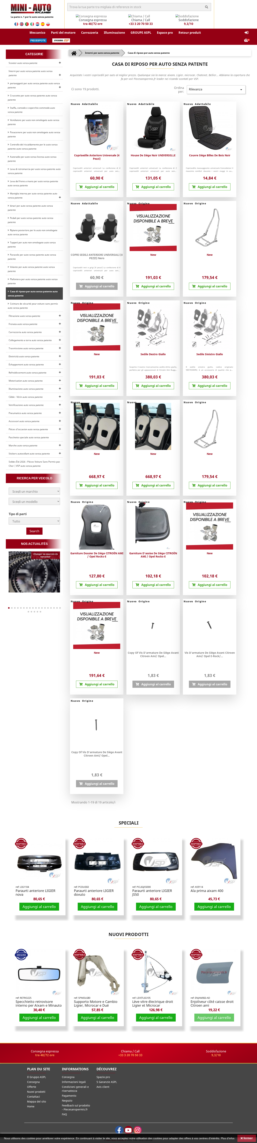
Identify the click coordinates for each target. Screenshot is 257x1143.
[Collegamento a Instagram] (137, 1130)
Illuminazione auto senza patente (26, 388)
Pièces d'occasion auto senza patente (28, 429)
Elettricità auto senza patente (24, 356)
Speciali (128, 823)
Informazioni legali (74, 1082)
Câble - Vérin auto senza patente (26, 397)
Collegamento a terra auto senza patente (30, 340)
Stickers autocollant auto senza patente (29, 453)
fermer (248, 1138)
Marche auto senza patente (23, 445)
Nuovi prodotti (128, 934)
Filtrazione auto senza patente (24, 316)
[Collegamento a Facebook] (119, 1130)
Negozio (67, 1100)
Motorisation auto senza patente (26, 380)
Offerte (31, 1087)
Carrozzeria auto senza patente (25, 332)
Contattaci (33, 1096)
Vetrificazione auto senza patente (26, 405)
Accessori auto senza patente (24, 421)
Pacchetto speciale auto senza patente (29, 437)
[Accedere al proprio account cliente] (246, 33)
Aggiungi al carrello (39, 906)
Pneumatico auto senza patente (25, 413)
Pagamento (69, 1095)
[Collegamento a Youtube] (128, 1130)
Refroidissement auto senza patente (27, 372)
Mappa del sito (36, 1101)
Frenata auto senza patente (23, 324)
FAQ (64, 1114)
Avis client (103, 1087)
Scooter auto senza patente (23, 63)
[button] (37, 33)
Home (30, 1106)
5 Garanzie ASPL (107, 1082)
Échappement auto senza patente (26, 364)
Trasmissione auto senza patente (26, 348)
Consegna (33, 1082)
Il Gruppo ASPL (36, 1077)
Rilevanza (216, 89)
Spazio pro (103, 1077)
